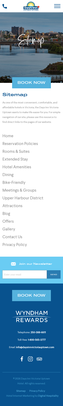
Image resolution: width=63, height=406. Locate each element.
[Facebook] (21, 358)
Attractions (12, 205)
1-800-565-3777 (37, 339)
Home (7, 135)
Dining (8, 174)
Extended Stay (15, 159)
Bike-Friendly (14, 182)
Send (53, 274)
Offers (8, 221)
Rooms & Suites (16, 151)
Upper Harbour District (22, 197)
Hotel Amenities (16, 166)
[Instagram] (30, 358)
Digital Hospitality (48, 395)
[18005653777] (4, 6)
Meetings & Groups (19, 190)
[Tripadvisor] (39, 358)
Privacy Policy (14, 244)
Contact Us (12, 236)
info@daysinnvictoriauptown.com (35, 347)
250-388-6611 (38, 332)
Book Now (31, 83)
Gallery (8, 229)
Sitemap (21, 391)
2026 (18, 378)
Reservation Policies (20, 143)
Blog (6, 213)
